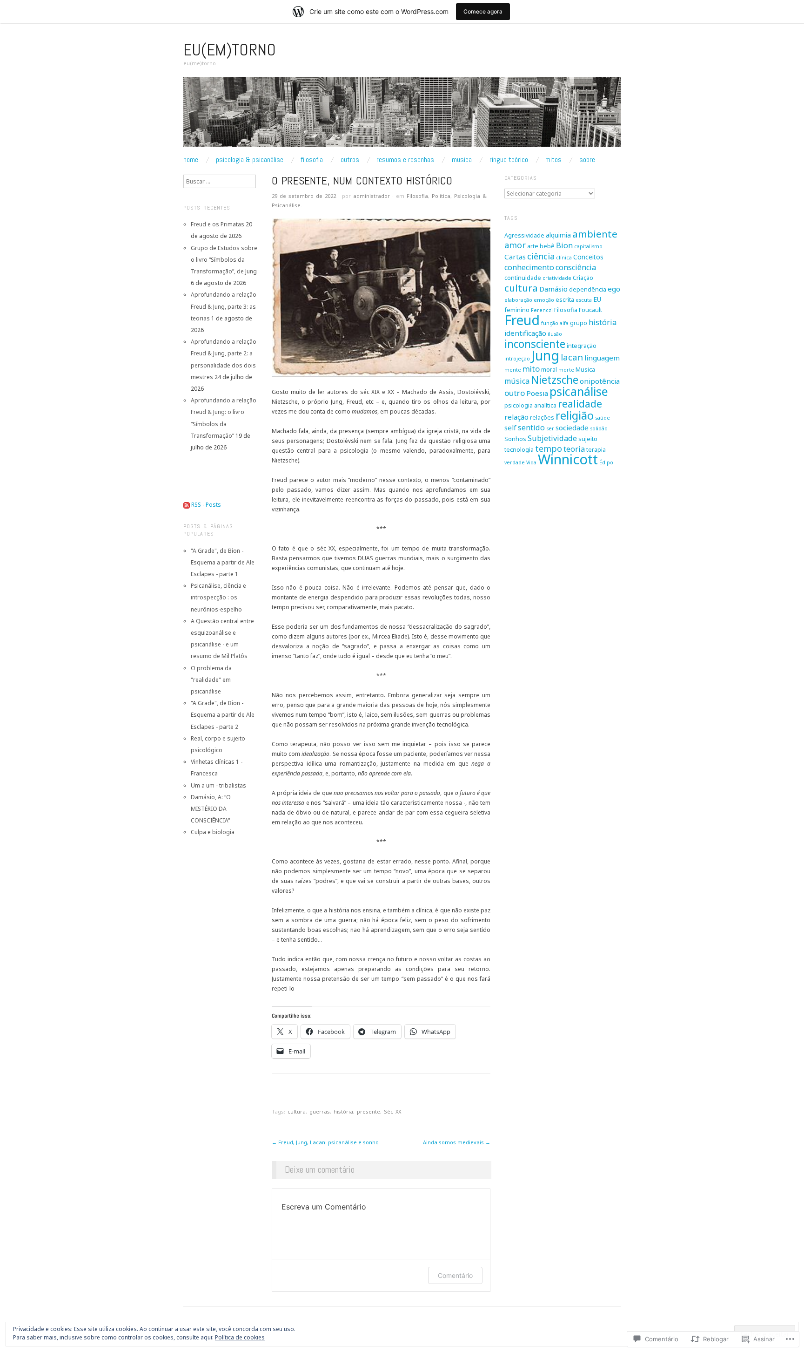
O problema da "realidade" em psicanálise (211, 679)
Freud (522, 320)
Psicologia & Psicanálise (249, 159)
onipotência (600, 381)
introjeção (517, 358)
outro (514, 392)
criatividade (557, 278)
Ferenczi (542, 310)
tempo (548, 448)
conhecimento (529, 267)
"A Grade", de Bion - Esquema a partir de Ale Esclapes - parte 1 (223, 562)
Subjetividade (552, 438)
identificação (525, 333)
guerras (319, 1111)
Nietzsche (554, 380)
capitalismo (588, 246)
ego (614, 288)
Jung (545, 355)
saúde (602, 417)
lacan (572, 357)
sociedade (572, 427)
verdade (514, 462)
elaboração (518, 300)
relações (542, 417)
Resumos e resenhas (405, 159)
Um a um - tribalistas (218, 785)
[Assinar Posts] (186, 505)
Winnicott (568, 459)
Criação (583, 278)
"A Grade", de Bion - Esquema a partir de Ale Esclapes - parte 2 (223, 714)
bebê (547, 246)
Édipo (606, 462)
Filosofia (312, 159)
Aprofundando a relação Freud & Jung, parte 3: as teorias (223, 306)
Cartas (515, 256)
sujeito (587, 439)
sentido (531, 427)
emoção (544, 300)
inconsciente (534, 344)
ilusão (555, 334)
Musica (462, 159)
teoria (574, 449)
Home (190, 159)
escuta (584, 300)
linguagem (602, 357)
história (343, 1111)
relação (516, 416)
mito (531, 368)
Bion (564, 245)
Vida (531, 462)
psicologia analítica (530, 405)
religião (575, 415)
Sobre (587, 159)
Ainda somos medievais (456, 1142)
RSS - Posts (206, 505)
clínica (564, 257)
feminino (516, 310)
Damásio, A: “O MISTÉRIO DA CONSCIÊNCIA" (211, 808)
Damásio (553, 288)
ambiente (594, 233)
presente (368, 1111)
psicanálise (578, 391)
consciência (576, 267)
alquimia (558, 235)
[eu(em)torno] (402, 116)
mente (512, 370)
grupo (578, 323)
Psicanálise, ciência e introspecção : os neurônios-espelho (218, 597)
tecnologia (519, 450)
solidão (599, 428)
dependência (587, 289)
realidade (580, 403)
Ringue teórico (508, 159)
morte (566, 370)
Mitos (553, 159)
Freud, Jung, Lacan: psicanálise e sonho (325, 1142)
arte (532, 246)
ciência (541, 256)
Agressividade (524, 235)
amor (515, 245)
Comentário (455, 1275)
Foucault (590, 310)
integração (581, 346)
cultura (297, 1111)
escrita (565, 300)
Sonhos (515, 439)
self (510, 427)
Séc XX (392, 1111)
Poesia (537, 393)
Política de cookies (240, 1337)
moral (549, 370)
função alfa (555, 323)
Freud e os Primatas (217, 224)
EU (597, 299)
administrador (371, 195)
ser (550, 428)
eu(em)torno (229, 50)
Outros (350, 159)
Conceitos (588, 256)
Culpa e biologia (212, 832)
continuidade (522, 278)
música (516, 381)
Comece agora (482, 11)
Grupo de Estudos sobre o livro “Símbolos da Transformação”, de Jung (224, 259)
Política (441, 195)
